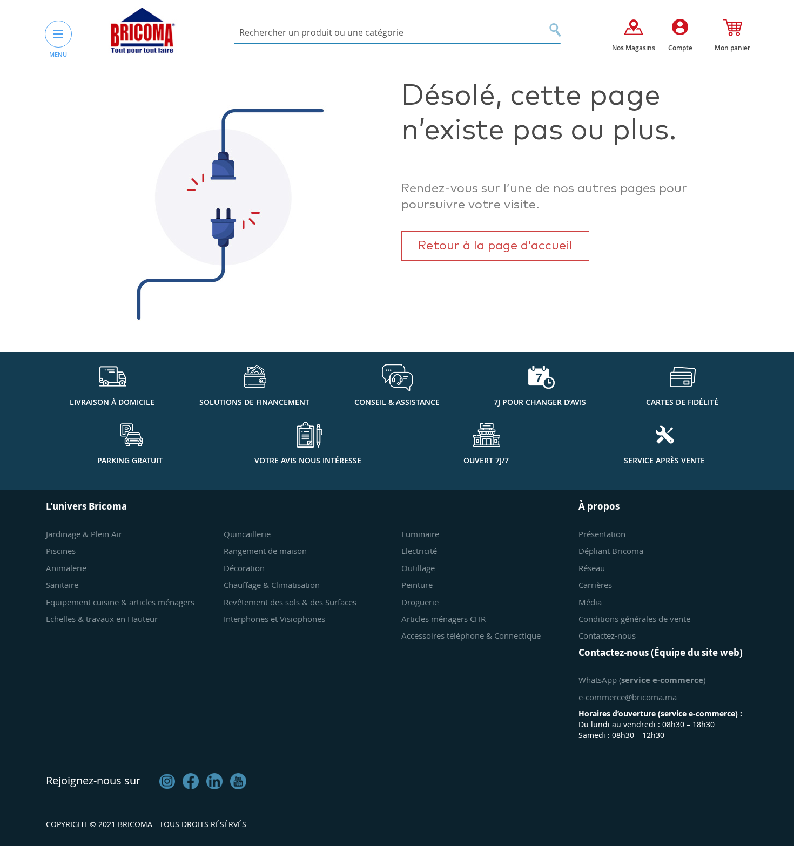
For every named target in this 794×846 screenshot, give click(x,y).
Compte (680, 47)
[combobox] (397, 33)
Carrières (595, 584)
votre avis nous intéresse (307, 460)
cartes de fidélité (682, 402)
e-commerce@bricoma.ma (627, 697)
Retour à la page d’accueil (495, 246)
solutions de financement (254, 402)
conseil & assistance (397, 402)
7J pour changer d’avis (540, 402)
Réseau (591, 568)
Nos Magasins (633, 47)
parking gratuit (130, 460)
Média (590, 602)
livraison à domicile (112, 402)
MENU (58, 54)
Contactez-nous (607, 635)
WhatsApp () (641, 679)
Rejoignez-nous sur (93, 780)
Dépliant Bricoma (610, 550)
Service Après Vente (664, 460)
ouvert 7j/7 (486, 460)
